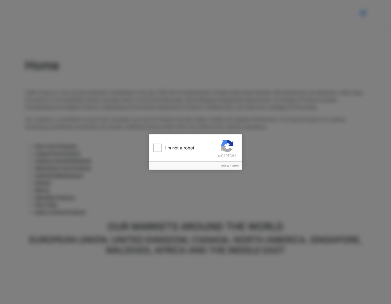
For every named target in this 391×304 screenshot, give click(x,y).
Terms (235, 165)
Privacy (225, 165)
